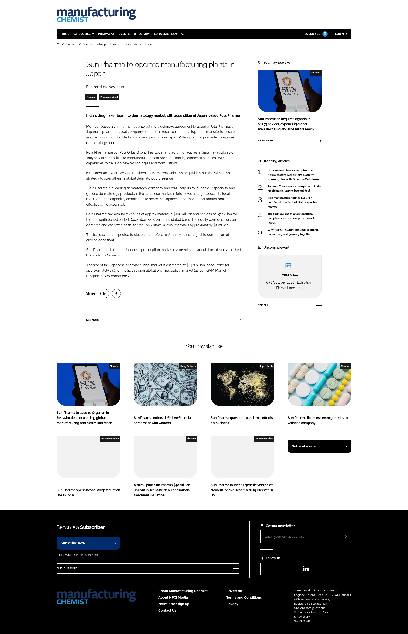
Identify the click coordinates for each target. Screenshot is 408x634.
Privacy (232, 604)
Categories (82, 34)
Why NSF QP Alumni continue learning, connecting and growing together (295, 232)
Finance (91, 97)
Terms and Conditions (244, 598)
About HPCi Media (173, 598)
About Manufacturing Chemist (183, 591)
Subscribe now (304, 446)
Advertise (234, 591)
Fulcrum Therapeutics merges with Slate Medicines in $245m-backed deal (295, 188)
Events (124, 34)
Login (339, 34)
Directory (142, 34)
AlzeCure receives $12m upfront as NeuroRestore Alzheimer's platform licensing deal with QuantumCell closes (295, 174)
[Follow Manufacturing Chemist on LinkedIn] (305, 570)
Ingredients (266, 366)
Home (65, 34)
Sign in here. (93, 554)
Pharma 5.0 (106, 34)
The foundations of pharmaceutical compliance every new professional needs (295, 218)
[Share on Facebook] (116, 293)
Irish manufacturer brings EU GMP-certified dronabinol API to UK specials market (295, 202)
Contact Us (167, 610)
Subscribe (312, 34)
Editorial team (165, 34)
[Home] (58, 44)
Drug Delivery (188, 366)
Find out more (67, 568)
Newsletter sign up (173, 604)
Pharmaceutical (109, 97)
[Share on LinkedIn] (104, 293)
